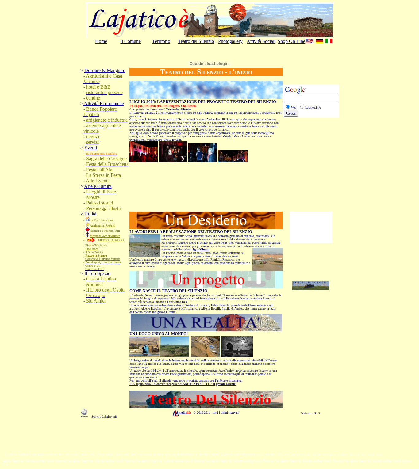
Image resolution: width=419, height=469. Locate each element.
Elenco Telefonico (96, 245)
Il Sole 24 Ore (94, 252)
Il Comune (130, 41)
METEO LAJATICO (111, 240)
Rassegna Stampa (96, 255)
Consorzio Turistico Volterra (102, 259)
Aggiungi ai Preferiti (102, 225)
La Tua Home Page (102, 220)
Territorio (161, 41)
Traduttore (91, 248)
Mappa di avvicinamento (105, 236)
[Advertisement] (310, 368)
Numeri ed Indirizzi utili (105, 230)
